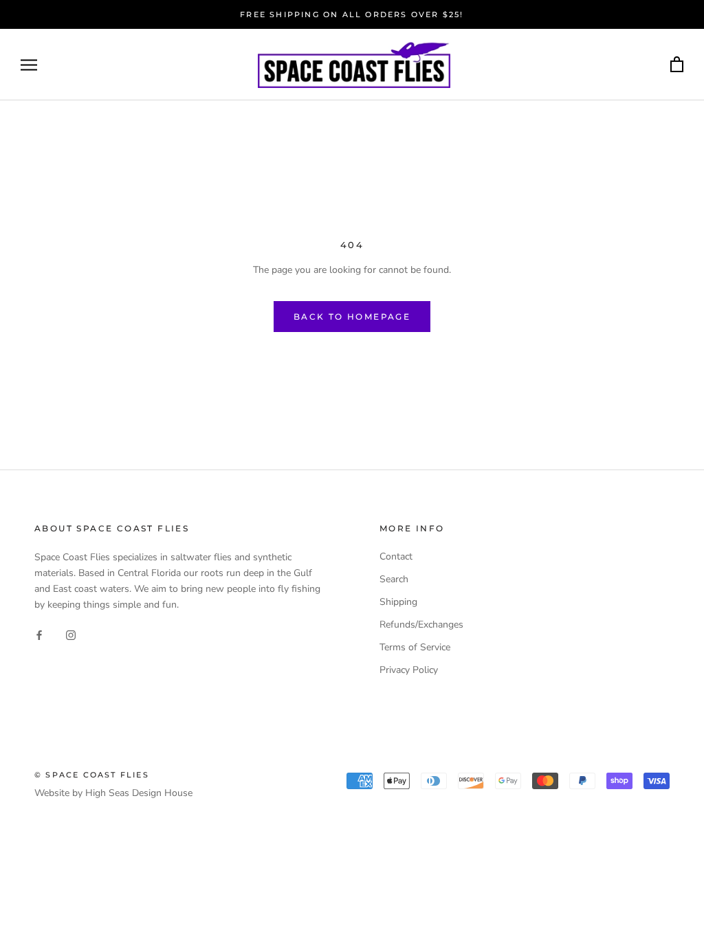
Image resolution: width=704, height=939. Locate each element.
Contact (396, 556)
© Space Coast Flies (91, 775)
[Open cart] (676, 65)
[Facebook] (39, 634)
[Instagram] (71, 634)
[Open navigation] (29, 65)
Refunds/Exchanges (421, 624)
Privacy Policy (409, 669)
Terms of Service (415, 647)
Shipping (398, 601)
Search (394, 579)
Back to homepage (352, 316)
